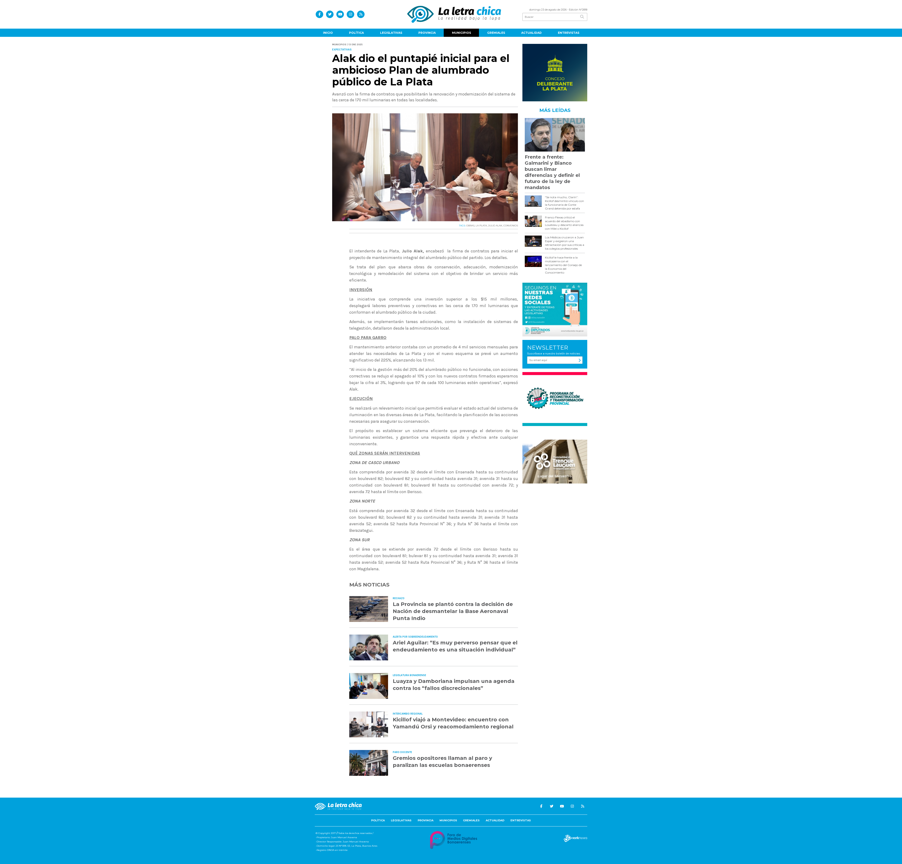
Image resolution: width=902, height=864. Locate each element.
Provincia (427, 32)
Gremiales (496, 32)
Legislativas (391, 32)
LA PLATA (481, 225)
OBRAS (470, 225)
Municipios (461, 32)
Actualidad (531, 32)
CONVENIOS (510, 225)
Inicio (328, 32)
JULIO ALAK (495, 225)
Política (356, 32)
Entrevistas (568, 32)
